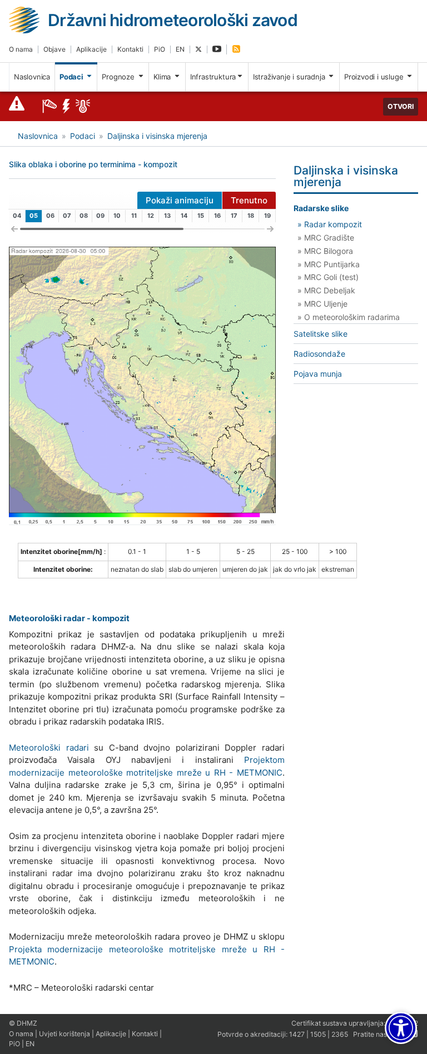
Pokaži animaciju (180, 200)
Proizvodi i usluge (374, 76)
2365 (339, 1034)
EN (180, 49)
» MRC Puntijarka (328, 264)
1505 (318, 1034)
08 (84, 215)
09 (100, 215)
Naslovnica (32, 76)
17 (234, 215)
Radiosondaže (319, 353)
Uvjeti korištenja (64, 1034)
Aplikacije (91, 49)
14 (184, 215)
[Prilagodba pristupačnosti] (401, 1028)
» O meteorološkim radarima (348, 317)
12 (150, 215)
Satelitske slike (320, 333)
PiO (159, 49)
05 (33, 215)
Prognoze (119, 76)
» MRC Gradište (325, 237)
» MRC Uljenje (322, 303)
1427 (297, 1034)
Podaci (72, 76)
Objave (54, 49)
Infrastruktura (213, 76)
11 (134, 215)
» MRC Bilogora (325, 251)
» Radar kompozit (329, 224)
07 (67, 215)
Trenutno (249, 200)
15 (200, 215)
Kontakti (130, 49)
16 (217, 215)
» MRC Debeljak (326, 290)
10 (117, 215)
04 (17, 215)
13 (167, 215)
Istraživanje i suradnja (290, 76)
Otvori (401, 106)
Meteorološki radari (49, 747)
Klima (163, 76)
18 (250, 215)
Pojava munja (318, 373)
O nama (21, 49)
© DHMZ (23, 1023)
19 (267, 215)
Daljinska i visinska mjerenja (157, 136)
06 (50, 215)
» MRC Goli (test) (328, 277)
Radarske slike (321, 208)
